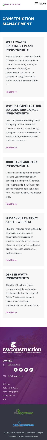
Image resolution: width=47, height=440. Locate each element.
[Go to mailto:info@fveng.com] (23, 376)
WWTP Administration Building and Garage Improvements (23, 110)
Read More (12, 92)
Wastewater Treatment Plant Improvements (20, 46)
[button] (16, 370)
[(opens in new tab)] (23, 411)
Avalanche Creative (30, 437)
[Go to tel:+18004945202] (23, 365)
